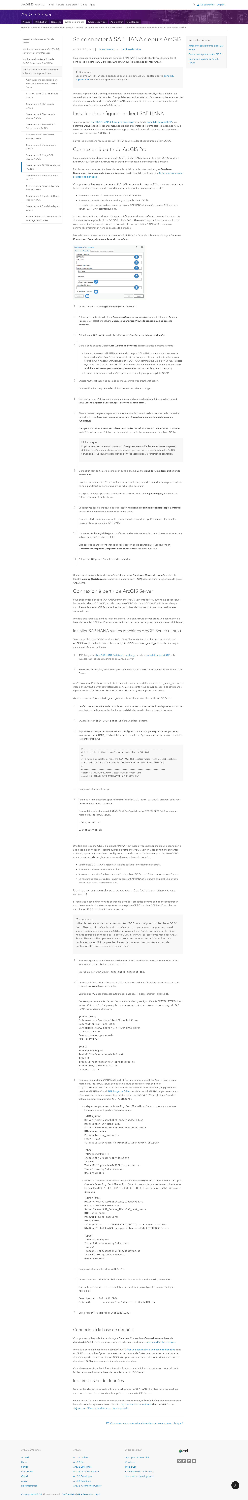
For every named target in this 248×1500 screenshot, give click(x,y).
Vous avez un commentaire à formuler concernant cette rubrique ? (146, 1423)
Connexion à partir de (205, 54)
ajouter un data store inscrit (137, 1404)
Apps (92, 4)
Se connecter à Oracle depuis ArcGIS (41, 147)
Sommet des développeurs (139, 1476)
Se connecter (207, 4)
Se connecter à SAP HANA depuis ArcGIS (43, 167)
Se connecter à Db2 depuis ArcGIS (40, 106)
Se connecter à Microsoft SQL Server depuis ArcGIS (41, 126)
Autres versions (107, 49)
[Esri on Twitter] (179, 1461)
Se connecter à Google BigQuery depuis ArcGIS (42, 198)
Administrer (117, 22)
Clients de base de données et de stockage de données (43, 218)
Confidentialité (69, 1494)
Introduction (40, 22)
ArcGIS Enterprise (32, 4)
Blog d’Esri (130, 1466)
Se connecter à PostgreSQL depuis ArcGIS (39, 157)
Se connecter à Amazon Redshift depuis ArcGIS (42, 188)
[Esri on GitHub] (189, 1461)
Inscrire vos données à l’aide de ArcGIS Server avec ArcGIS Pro (38, 61)
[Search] (194, 4)
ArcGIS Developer (82, 1476)
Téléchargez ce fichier (119, 1091)
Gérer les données (74, 22)
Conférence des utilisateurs (139, 1471)
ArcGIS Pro (78, 1462)
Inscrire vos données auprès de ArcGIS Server (99, 27)
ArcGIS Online (80, 1457)
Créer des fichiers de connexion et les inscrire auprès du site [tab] (40, 71)
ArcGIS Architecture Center (87, 1485)
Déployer (56, 22)
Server (24, 1466)
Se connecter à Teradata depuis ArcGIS (42, 177)
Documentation (29, 1485)
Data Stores (72, 4)
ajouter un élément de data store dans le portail (101, 1408)
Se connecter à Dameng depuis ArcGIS (42, 95)
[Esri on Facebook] (184, 1461)
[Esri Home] (183, 1451)
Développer (133, 22)
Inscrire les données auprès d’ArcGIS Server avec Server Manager (41, 51)
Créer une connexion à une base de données (150, 1349)
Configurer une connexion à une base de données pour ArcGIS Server (42, 84)
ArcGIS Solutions (82, 1481)
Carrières (130, 1462)
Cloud (84, 4)
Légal (97, 1494)
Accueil (26, 22)
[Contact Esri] (194, 1461)
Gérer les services (97, 22)
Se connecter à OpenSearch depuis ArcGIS (40, 136)
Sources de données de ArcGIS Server (38, 41)
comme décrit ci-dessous (161, 1342)
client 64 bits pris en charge (112, 121)
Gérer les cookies (85, 1494)
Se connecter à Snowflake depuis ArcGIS (42, 208)
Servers (60, 4)
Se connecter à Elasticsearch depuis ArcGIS (40, 116)
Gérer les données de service (58, 27)
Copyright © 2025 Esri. (31, 1494)
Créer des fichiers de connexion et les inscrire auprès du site (155, 27)
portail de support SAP (159, 121)
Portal (51, 4)
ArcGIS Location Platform (86, 1471)
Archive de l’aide (131, 49)
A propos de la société (137, 1457)
